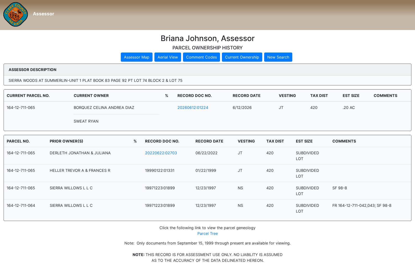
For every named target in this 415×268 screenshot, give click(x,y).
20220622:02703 (161, 152)
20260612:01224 (192, 107)
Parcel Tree (207, 233)
